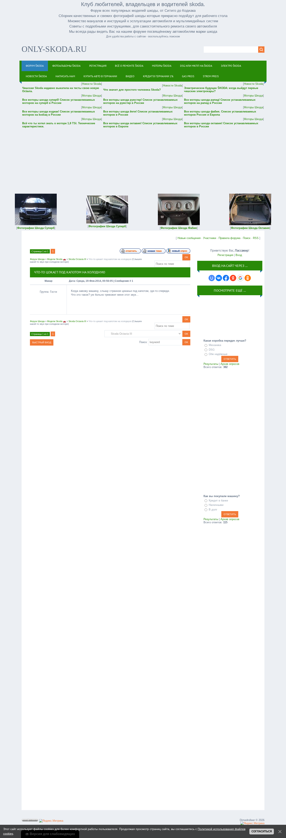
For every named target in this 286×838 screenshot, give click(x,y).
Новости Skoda (91, 83)
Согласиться (261, 831)
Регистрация (225, 255)
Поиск (246, 238)
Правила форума (229, 238)
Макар (48, 280)
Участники (209, 238)
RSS (256, 238)
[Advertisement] (143, 158)
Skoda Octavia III (77, 259)
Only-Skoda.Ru (54, 49)
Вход (239, 255)
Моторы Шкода (91, 95)
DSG (212, 349)
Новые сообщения (189, 238)
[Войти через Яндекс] (233, 278)
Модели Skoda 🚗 (56, 259)
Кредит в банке (218, 500)
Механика (215, 345)
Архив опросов (229, 363)
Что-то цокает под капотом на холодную (110, 259)
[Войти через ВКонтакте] (219, 278)
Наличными (216, 504)
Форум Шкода (37, 259)
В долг (213, 509)
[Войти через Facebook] (226, 278)
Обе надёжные (218, 354)
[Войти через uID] (212, 278)
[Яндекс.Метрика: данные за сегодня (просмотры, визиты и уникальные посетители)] (51, 820)
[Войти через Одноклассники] (248, 278)
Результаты (211, 363)
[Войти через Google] (240, 278)
